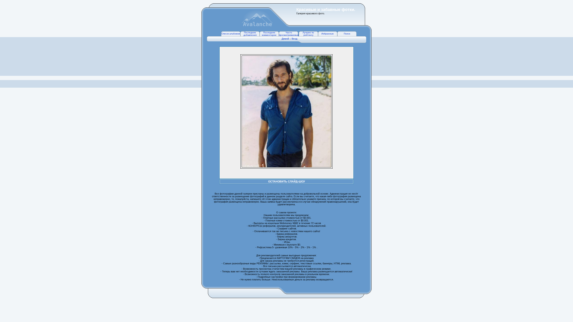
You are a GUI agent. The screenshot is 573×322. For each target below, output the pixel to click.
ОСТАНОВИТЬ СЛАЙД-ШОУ (286, 181)
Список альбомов (230, 33)
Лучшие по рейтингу (308, 33)
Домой (285, 38)
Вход (294, 38)
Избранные (327, 33)
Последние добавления (250, 33)
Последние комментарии (269, 33)
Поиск (347, 33)
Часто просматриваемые (289, 33)
